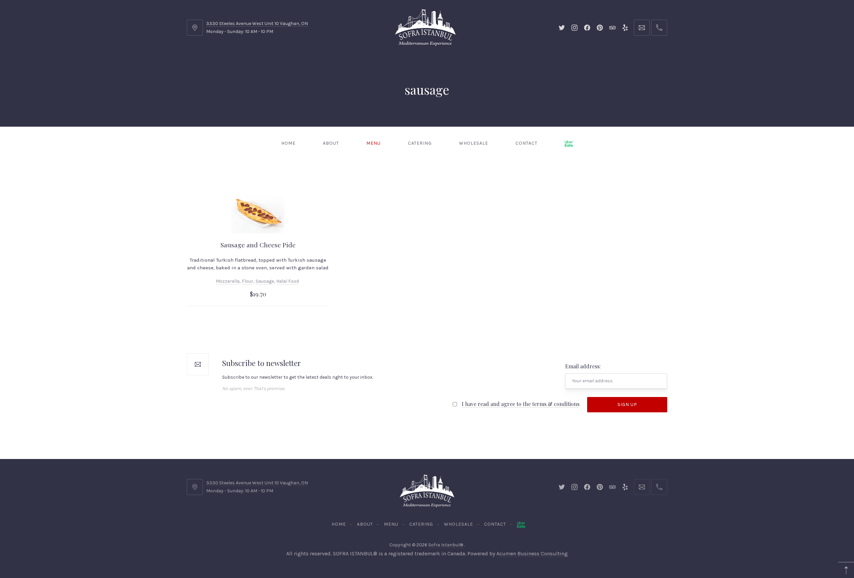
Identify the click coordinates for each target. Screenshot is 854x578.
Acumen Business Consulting (532, 553)
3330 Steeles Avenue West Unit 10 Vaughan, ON (257, 23)
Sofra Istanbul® (446, 545)
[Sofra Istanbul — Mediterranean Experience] (425, 27)
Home (288, 143)
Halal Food (287, 281)
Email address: (583, 366)
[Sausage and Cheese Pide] (258, 213)
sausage (265, 281)
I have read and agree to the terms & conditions (520, 403)
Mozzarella (228, 281)
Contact (526, 143)
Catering (420, 143)
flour (247, 281)
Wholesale (473, 143)
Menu (373, 143)
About (331, 143)
